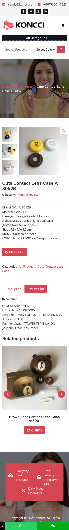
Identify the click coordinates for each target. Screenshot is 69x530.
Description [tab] (13, 289)
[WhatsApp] (21, 526)
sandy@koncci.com (21, 4)
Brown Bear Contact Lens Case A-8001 (34, 419)
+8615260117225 (54, 4)
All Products (24, 86)
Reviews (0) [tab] (36, 289)
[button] (63, 130)
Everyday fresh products (22, 475)
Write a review (28, 194)
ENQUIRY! (16, 252)
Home (6, 86)
